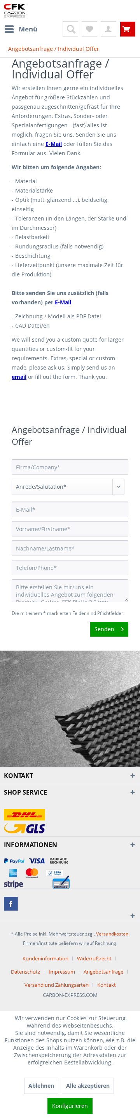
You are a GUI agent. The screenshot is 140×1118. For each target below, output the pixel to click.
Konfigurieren (70, 1105)
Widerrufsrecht (94, 958)
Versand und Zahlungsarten (56, 984)
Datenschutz (25, 971)
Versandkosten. (113, 934)
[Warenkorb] (127, 29)
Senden (104, 629)
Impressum (62, 971)
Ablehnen (41, 1085)
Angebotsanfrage (103, 971)
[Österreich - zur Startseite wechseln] (14, 10)
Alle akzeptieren (88, 1085)
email (19, 376)
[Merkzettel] (89, 29)
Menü (28, 28)
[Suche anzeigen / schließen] (70, 29)
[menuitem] (20, 29)
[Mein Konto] (108, 29)
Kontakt (106, 984)
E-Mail (54, 144)
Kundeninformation (45, 958)
